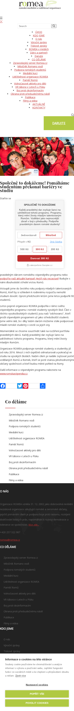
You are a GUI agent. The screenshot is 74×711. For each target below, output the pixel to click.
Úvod (38, 32)
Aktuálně (39, 104)
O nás (38, 39)
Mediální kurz (30, 73)
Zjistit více (20, 675)
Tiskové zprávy (38, 45)
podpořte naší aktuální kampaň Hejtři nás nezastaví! (29, 278)
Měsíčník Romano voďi (30, 66)
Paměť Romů (30, 80)
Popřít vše (37, 694)
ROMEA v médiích (39, 49)
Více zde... (33, 524)
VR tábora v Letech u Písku (30, 87)
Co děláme (39, 59)
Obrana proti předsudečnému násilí (30, 93)
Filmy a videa (30, 100)
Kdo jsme (39, 35)
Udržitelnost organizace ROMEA (30, 76)
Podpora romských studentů (30, 69)
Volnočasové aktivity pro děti (30, 83)
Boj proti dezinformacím (30, 90)
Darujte (39, 56)
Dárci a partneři (38, 52)
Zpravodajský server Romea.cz (30, 63)
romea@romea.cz (10, 539)
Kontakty (38, 107)
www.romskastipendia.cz (14, 373)
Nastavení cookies (37, 685)
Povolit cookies (37, 703)
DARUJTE (58, 123)
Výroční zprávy (39, 42)
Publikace (30, 97)
